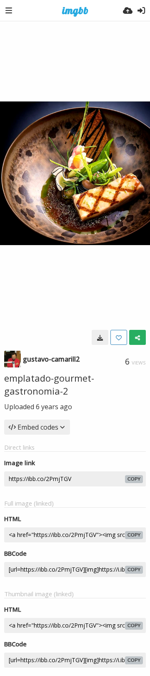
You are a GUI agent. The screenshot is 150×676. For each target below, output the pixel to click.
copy (134, 478)
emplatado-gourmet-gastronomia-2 (49, 384)
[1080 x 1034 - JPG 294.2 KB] (100, 337)
